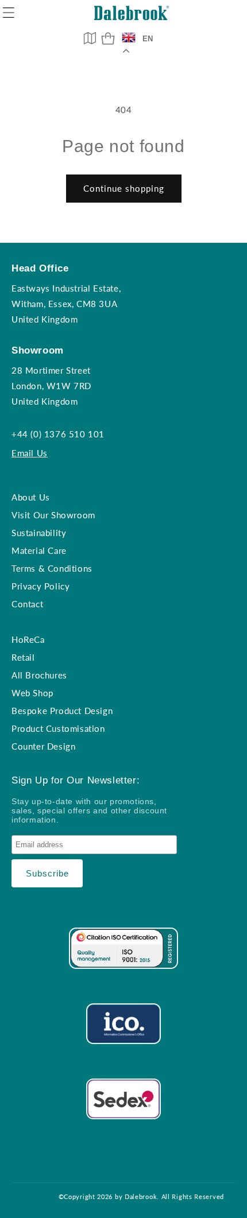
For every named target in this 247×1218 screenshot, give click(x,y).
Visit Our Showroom (53, 515)
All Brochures (39, 675)
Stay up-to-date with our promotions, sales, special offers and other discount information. (89, 810)
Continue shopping (123, 188)
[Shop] (108, 38)
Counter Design (43, 746)
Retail (23, 657)
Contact (27, 604)
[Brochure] (89, 38)
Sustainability (38, 532)
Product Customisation (58, 728)
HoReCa (28, 639)
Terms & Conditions (51, 568)
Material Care (39, 550)
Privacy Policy (40, 586)
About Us (30, 497)
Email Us (29, 453)
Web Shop (32, 693)
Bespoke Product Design (62, 710)
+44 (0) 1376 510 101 (58, 434)
